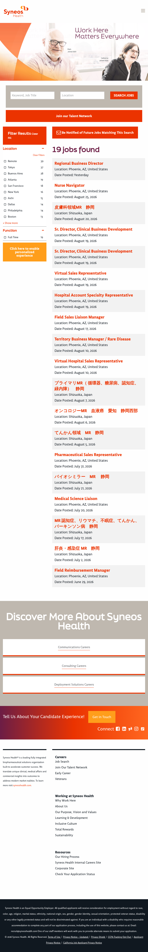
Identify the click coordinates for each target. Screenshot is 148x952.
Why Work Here (65, 800)
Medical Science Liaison (76, 498)
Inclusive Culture (66, 823)
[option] (74, 52)
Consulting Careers (74, 666)
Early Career (63, 773)
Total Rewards (64, 829)
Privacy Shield (98, 937)
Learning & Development (71, 817)
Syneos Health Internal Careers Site (78, 862)
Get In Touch (101, 717)
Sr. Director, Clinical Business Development (93, 229)
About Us (61, 806)
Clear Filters (39, 155)
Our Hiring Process (67, 856)
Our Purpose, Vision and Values (75, 812)
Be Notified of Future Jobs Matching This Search (98, 132)
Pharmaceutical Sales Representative (88, 454)
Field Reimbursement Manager (82, 570)
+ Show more (10, 223)
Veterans (60, 779)
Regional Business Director (79, 163)
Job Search (62, 761)
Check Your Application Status (75, 874)
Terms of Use (54, 937)
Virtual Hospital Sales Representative (89, 361)
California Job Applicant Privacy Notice (82, 942)
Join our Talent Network (74, 116)
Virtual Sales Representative (80, 273)
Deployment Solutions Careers (74, 684)
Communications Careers (74, 647)
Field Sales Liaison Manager (79, 317)
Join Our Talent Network (71, 767)
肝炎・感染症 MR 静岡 (77, 548)
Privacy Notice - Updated (76, 937)
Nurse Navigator (70, 185)
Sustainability (64, 835)
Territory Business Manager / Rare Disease (93, 339)
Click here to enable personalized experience (24, 252)
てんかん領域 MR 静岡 (79, 432)
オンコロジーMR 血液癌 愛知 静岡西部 (96, 410)
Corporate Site (64, 868)
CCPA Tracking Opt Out (119, 937)
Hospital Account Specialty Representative (94, 295)
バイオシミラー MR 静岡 (82, 476)
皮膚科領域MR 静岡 (74, 207)
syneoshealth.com (22, 785)
